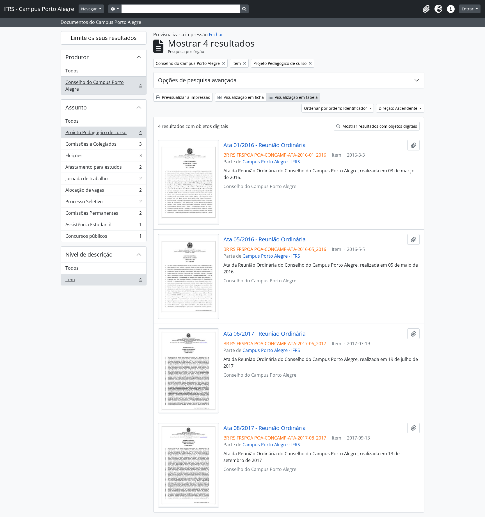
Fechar (216, 34)
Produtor (77, 57)
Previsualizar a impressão (185, 97)
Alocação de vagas (103, 191)
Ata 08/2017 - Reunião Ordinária (264, 428)
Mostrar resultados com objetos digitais (379, 126)
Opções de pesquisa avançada (197, 80)
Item (103, 280)
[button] (426, 9)
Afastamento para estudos (103, 168)
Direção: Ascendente (398, 108)
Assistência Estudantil (103, 225)
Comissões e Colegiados (103, 145)
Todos (72, 71)
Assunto (76, 107)
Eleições (103, 156)
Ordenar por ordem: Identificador (336, 108)
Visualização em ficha (243, 97)
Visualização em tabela (296, 97)
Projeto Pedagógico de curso (103, 133)
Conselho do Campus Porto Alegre (103, 85)
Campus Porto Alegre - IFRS (271, 162)
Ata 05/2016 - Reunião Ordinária (264, 239)
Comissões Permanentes (103, 214)
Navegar (89, 9)
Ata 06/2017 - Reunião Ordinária (264, 333)
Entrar (468, 9)
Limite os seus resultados (104, 38)
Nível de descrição (89, 254)
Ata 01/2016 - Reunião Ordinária (264, 145)
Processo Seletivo (103, 202)
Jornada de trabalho (103, 179)
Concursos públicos (103, 237)
